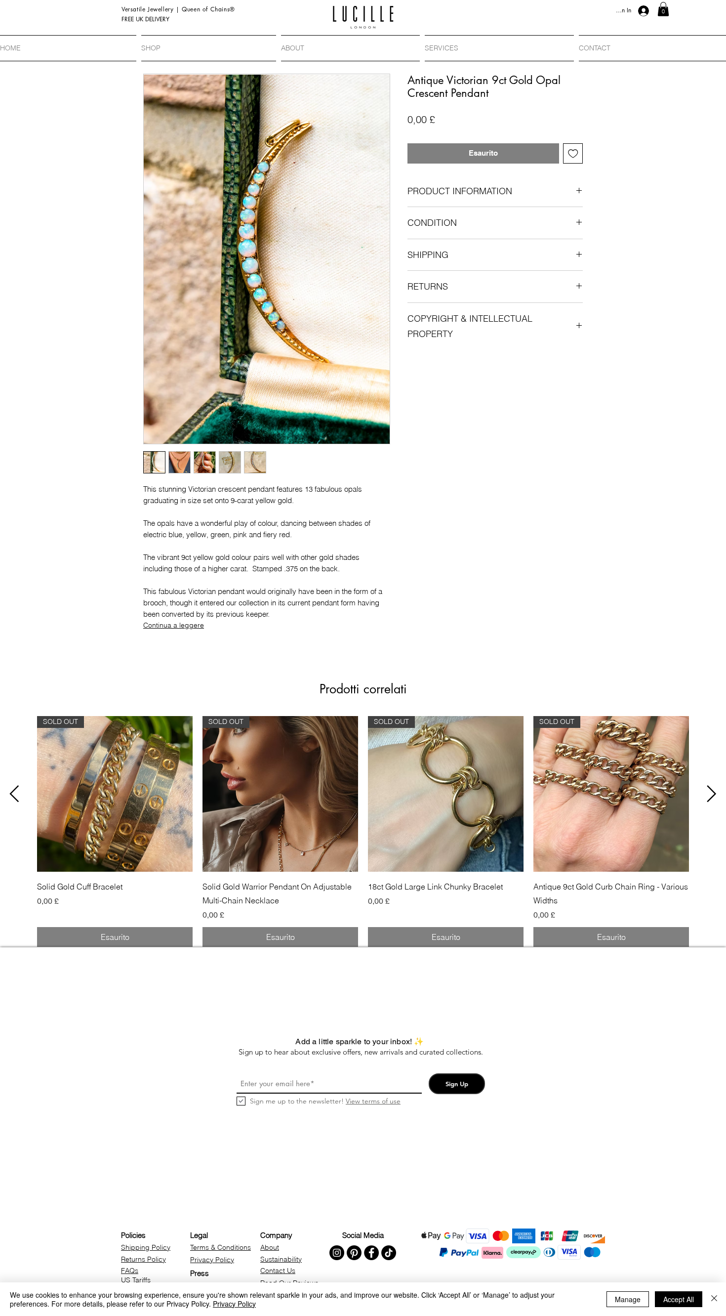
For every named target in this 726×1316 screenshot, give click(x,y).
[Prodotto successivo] (711, 793)
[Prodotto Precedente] (14, 793)
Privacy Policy (234, 1304)
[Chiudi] (714, 1299)
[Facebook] (371, 1252)
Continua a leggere (173, 625)
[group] (363, 831)
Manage (628, 1299)
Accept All (678, 1299)
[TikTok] (388, 1252)
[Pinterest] (354, 1252)
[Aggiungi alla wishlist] (573, 153)
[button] (663, 9)
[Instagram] (336, 1252)
